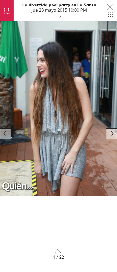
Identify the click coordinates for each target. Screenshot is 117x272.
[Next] (111, 133)
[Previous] (5, 133)
